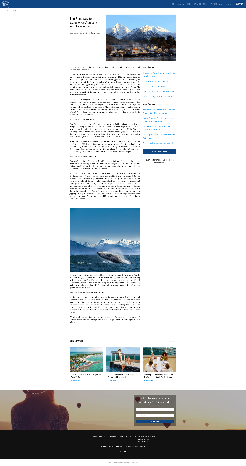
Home (172, 4)
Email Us (161, 160)
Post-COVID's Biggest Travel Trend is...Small (158, 143)
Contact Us (123, 437)
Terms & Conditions (98, 437)
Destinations (197, 4)
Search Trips (213, 4)
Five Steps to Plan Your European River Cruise (158, 91)
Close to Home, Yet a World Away (154, 86)
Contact (239, 4)
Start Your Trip (159, 151)
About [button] (220, 4)
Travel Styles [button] (179, 4)
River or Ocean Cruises (93, 33)
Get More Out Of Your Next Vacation (155, 81)
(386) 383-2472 (159, 162)
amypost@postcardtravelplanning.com (117, 446)
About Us (112, 437)
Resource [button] (228, 4)
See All (172, 341)
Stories (204, 4)
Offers (189, 4)
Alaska (76, 33)
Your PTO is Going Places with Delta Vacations (159, 96)
